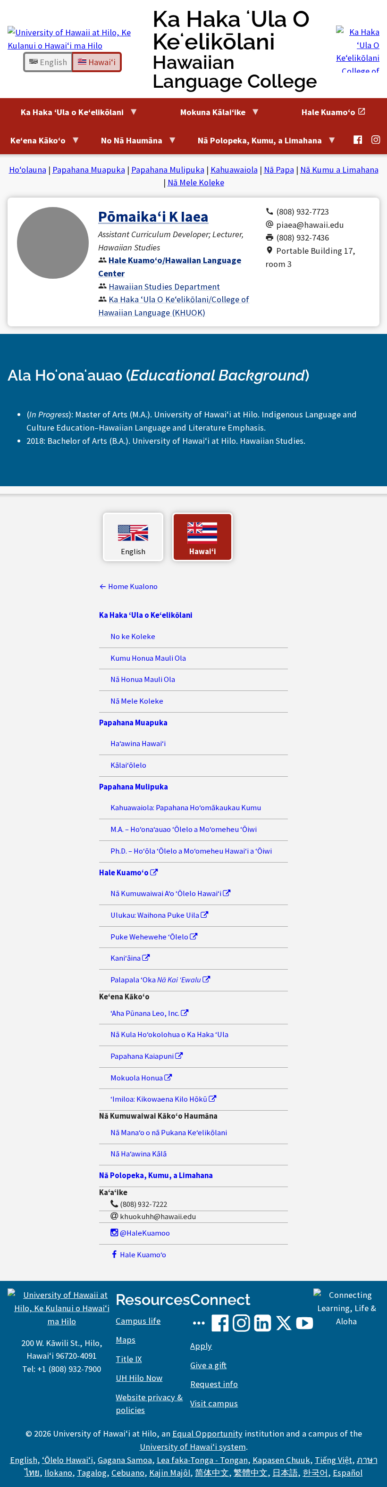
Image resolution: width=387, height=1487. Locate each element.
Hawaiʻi (101, 62)
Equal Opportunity (207, 1433)
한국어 (315, 1472)
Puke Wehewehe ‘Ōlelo (150, 937)
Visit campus (214, 1403)
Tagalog (92, 1472)
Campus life (138, 1320)
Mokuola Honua (137, 1078)
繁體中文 (251, 1472)
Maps (125, 1339)
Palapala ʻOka (155, 980)
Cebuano (127, 1472)
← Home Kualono (128, 586)
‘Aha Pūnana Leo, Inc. (145, 1013)
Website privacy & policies (149, 1404)
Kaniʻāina (126, 958)
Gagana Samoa (125, 1459)
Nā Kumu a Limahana (339, 169)
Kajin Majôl (169, 1472)
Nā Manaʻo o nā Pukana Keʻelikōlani (168, 1133)
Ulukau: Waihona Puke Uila (155, 915)
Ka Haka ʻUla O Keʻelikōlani (234, 49)
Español (347, 1472)
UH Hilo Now (139, 1377)
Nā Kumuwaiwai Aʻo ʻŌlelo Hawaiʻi (166, 893)
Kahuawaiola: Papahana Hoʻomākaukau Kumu (185, 808)
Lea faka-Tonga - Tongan (202, 1459)
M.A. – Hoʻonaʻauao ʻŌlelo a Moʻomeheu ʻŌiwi (183, 829)
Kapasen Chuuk (281, 1459)
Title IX (129, 1359)
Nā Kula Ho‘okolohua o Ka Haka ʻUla (169, 1034)
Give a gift (208, 1365)
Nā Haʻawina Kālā (138, 1154)
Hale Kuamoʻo (142, 1255)
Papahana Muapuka (88, 169)
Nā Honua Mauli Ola (142, 679)
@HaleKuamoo (144, 1233)
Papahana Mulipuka (167, 169)
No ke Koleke (132, 636)
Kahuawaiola (234, 169)
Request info (214, 1384)
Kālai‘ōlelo (128, 765)
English (52, 62)
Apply (201, 1345)
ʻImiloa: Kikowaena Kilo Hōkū (159, 1099)
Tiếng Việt (333, 1459)
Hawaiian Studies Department (164, 286)
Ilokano (58, 1472)
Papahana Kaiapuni (142, 1056)
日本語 (285, 1472)
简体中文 (212, 1472)
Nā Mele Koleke (196, 182)
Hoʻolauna (27, 169)
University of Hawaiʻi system (193, 1446)
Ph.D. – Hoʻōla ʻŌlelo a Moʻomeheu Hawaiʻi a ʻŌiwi (191, 851)
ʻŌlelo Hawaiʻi (67, 1459)
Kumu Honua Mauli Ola (148, 658)
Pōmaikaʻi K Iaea (153, 216)
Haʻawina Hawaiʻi (138, 743)
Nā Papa (279, 169)
